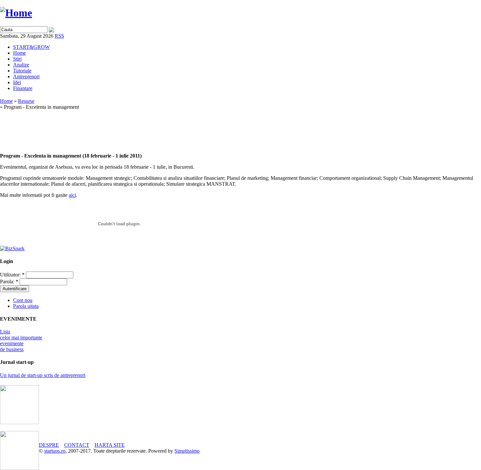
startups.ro (54, 451)
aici (72, 195)
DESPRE (49, 445)
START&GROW (31, 47)
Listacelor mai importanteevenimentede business (21, 340)
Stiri (17, 59)
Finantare (22, 88)
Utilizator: (12, 274)
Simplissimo (187, 451)
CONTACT (76, 445)
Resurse (26, 101)
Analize (21, 64)
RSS (59, 36)
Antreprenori (26, 76)
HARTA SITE (110, 445)
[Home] (16, 13)
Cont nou (22, 300)
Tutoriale (22, 70)
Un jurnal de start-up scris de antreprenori (42, 375)
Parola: (9, 281)
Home (19, 53)
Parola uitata (26, 306)
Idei (17, 82)
